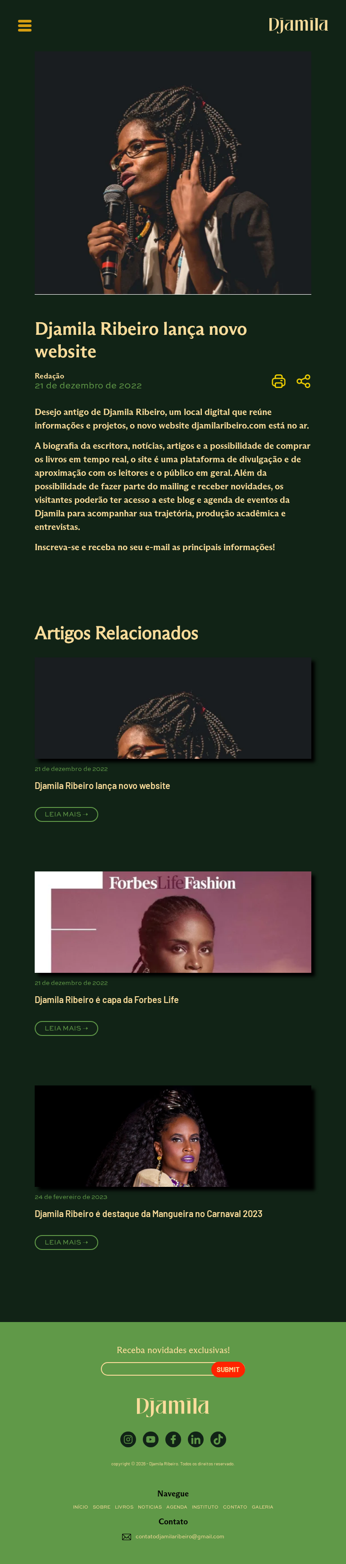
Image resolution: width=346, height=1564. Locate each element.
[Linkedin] (196, 1439)
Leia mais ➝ (66, 814)
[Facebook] (173, 1439)
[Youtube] (151, 1439)
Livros (124, 1507)
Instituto (205, 1507)
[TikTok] (218, 1439)
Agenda (176, 1507)
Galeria (262, 1507)
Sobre (101, 1507)
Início (80, 1507)
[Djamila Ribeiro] (298, 25)
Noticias (150, 1507)
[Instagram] (128, 1439)
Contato (235, 1507)
